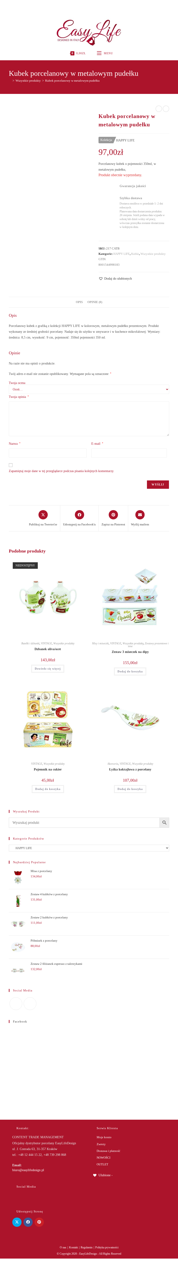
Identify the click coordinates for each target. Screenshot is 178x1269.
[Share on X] (17, 1222)
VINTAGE (46, 643)
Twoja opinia (19, 397)
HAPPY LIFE (121, 254)
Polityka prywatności (106, 1247)
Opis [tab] (79, 302)
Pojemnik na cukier (48, 769)
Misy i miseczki (100, 643)
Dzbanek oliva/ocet (48, 649)
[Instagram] (88, 6)
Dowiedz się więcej (48, 668)
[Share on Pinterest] (39, 1222)
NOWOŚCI (103, 1157)
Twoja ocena (17, 383)
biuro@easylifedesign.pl (28, 1170)
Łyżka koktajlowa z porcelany (130, 769)
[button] (115, 278)
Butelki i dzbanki (30, 643)
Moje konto (104, 1137)
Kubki (135, 254)
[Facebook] (84, 6)
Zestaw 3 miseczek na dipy (130, 652)
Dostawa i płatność (108, 1151)
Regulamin (86, 1247)
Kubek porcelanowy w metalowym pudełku (72, 80)
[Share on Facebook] (28, 1222)
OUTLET (102, 1164)
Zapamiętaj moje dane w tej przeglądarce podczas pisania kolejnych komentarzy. (61, 471)
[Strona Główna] (10, 80)
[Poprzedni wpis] (159, 108)
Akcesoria (112, 763)
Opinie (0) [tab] (94, 302)
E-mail (97, 443)
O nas (63, 1247)
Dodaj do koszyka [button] (130, 671)
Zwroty (101, 1144)
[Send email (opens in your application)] (93, 6)
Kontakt (73, 1247)
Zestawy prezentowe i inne (148, 645)
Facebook (20, 1021)
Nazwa (14, 443)
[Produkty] (166, 108)
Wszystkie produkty (153, 254)
